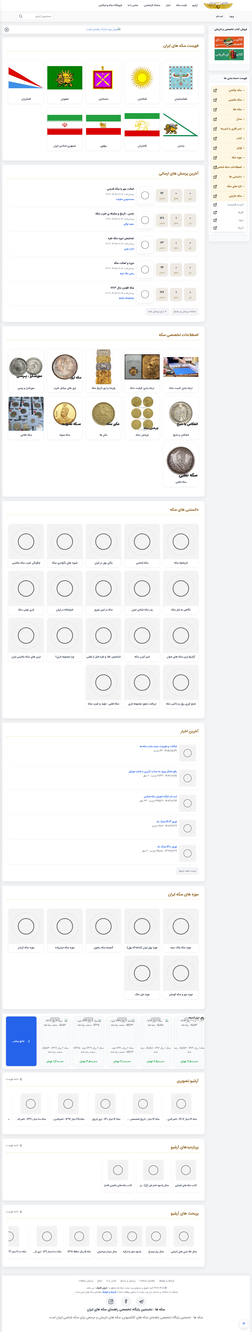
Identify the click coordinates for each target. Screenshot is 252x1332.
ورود (232, 16)
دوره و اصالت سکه (124, 263)
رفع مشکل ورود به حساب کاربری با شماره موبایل (152, 772)
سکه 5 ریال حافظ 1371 (79, 1252)
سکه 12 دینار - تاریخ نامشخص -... (143, 1119)
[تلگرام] (141, 1301)
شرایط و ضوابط (166, 1281)
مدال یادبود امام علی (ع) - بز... (153, 1186)
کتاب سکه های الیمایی (186, 1186)
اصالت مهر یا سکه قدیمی (120, 189)
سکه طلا (237, 109)
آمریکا (240, 228)
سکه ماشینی (235, 100)
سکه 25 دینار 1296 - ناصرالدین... (68, 1119)
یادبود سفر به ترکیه (132, 1252)
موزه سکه (237, 157)
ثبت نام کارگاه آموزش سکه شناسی (160, 797)
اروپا (241, 220)
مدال (239, 119)
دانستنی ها (235, 177)
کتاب (239, 138)
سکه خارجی (235, 196)
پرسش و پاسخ (128, 1281)
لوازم (239, 148)
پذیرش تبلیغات (86, 1281)
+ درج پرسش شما (157, 312)
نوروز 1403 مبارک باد (167, 822)
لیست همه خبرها (187, 871)
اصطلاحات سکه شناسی (229, 167)
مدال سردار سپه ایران (107, 1252)
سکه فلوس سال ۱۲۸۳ (122, 288)
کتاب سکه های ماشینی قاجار (118, 1186)
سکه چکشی (235, 90)
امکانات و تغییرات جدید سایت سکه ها (158, 747)
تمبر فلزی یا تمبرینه (231, 129)
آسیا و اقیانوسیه (235, 205)
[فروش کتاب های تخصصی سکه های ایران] (229, 47)
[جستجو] (21, 17)
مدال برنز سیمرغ (156, 1252)
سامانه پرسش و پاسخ (185, 312)
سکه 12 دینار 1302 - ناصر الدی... (181, 1119)
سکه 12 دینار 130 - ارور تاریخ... (105, 1119)
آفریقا (240, 212)
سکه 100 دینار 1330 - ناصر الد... (30, 1119)
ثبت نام (219, 16)
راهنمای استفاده (147, 1281)
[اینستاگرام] (111, 1301)
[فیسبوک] (126, 1301)
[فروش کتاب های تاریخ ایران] (229, 60)
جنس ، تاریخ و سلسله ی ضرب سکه (114, 213)
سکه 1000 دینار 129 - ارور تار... (46, 1252)
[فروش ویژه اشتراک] (103, 29)
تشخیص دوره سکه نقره (121, 238)
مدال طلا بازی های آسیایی (184, 1252)
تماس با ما (111, 1281)
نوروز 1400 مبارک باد (167, 847)
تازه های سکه (234, 186)
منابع (99, 1281)
